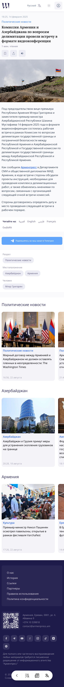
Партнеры (13, 588)
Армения (32, 273)
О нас (10, 572)
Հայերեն (7, 227)
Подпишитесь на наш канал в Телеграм (35, 240)
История (12, 578)
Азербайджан (13, 273)
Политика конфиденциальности (27, 599)
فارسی (41, 221)
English (31, 221)
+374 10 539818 (31, 622)
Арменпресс (29, 167)
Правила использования (23, 593)
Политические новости (18, 260)
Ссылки (11, 583)
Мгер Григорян (13, 286)
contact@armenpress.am (36, 626)
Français (51, 221)
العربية (22, 221)
